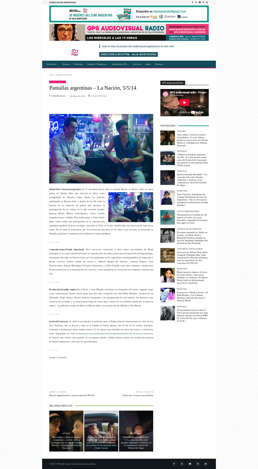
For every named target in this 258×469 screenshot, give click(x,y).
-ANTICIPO (66, 433)
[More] (142, 378)
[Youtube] (200, 2)
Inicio (51, 74)
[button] (179, 64)
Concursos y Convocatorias (190, 249)
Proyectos (182, 289)
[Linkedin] (207, 2)
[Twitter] (196, 2)
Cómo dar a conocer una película (137, 395)
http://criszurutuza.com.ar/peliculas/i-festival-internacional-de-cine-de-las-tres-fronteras (111, 333)
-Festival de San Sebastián (189, 229)
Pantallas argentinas (64, 74)
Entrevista (182, 191)
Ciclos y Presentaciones (188, 211)
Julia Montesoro (59, 96)
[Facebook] (192, 2)
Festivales (101, 433)
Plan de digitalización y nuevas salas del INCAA (72, 395)
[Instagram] (203, 2)
